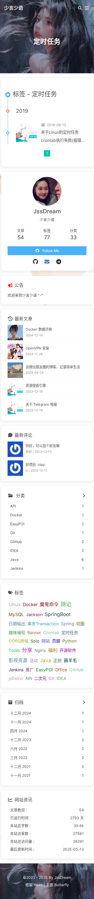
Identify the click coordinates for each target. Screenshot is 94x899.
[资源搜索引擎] (15, 389)
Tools (14, 650)
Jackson (34, 614)
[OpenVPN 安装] (15, 351)
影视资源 (18, 660)
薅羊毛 (70, 660)
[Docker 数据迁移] (15, 332)
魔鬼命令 (49, 604)
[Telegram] (58, 262)
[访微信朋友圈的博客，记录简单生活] (15, 370)
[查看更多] (83, 496)
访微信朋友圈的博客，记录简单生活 (53, 367)
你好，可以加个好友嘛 (43, 446)
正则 (57, 660)
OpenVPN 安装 (37, 348)
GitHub (76, 669)
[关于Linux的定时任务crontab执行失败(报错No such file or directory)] (26, 132)
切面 (80, 623)
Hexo (38, 885)
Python (69, 641)
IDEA (61, 678)
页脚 (56, 641)
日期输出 (17, 623)
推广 (30, 669)
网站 (46, 641)
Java (45, 660)
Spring (67, 623)
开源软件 (68, 650)
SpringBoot (58, 614)
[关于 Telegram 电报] (15, 408)
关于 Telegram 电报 (41, 404)
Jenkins (16, 669)
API (28, 678)
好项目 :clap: (36, 464)
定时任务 (69, 632)
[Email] (47, 262)
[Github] (35, 262)
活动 (34, 660)
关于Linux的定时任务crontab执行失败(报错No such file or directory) (61, 137)
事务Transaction (43, 623)
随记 (66, 604)
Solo (35, 641)
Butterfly (61, 885)
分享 (27, 650)
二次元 (40, 678)
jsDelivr (16, 678)
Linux (15, 604)
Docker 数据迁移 (39, 329)
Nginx (40, 650)
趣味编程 (17, 632)
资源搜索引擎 (36, 385)
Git (52, 678)
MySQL (16, 614)
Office (61, 669)
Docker (30, 604)
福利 (52, 650)
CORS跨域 (18, 641)
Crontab (51, 632)
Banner (34, 632)
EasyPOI (44, 669)
